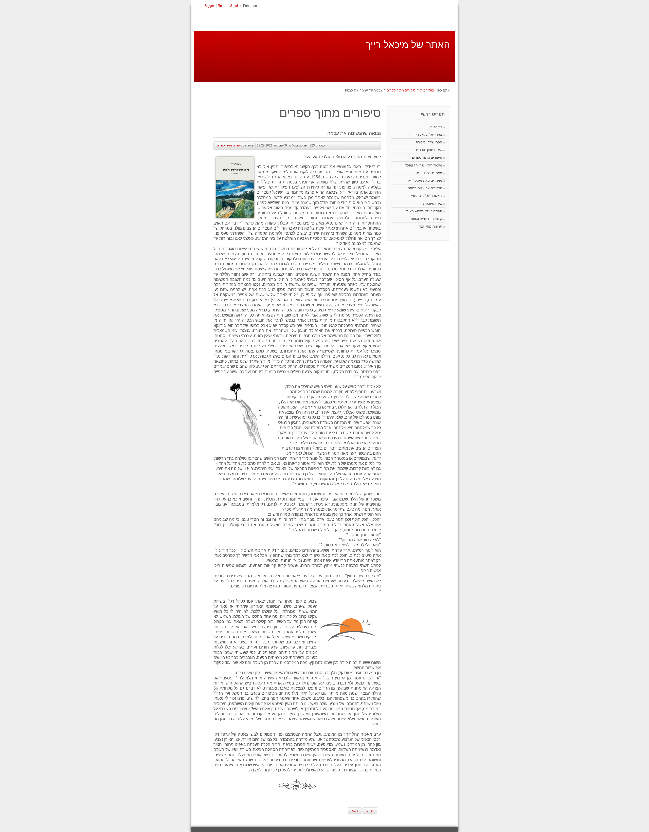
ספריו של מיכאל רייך (428, 135)
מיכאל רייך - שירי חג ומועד (423, 165)
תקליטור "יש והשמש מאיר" (424, 211)
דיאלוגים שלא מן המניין (426, 196)
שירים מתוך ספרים (429, 150)
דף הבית (436, 127)
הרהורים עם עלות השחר (425, 188)
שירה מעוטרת (432, 204)
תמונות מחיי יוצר (430, 226)
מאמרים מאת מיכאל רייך (424, 180)
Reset (222, 6)
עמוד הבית (427, 90)
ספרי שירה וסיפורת (429, 142)
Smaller (235, 6)
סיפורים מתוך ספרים (401, 90)
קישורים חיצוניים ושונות (426, 219)
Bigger (209, 6)
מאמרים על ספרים (429, 173)
